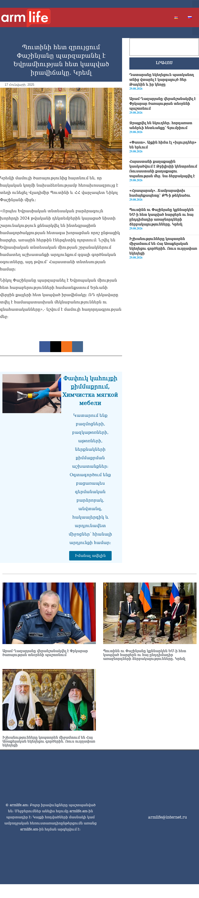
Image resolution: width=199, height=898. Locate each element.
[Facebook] (160, 4)
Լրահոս (164, 63)
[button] (195, 3)
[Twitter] (167, 4)
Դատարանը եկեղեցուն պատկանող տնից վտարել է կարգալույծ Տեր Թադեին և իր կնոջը (161, 79)
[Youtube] (175, 4)
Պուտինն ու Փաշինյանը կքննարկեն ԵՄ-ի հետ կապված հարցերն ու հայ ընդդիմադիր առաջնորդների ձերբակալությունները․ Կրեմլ (144, 655)
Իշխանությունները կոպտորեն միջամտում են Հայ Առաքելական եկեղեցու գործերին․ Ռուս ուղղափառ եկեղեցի (48, 741)
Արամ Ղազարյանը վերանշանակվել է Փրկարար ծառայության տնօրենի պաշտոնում (162, 103)
